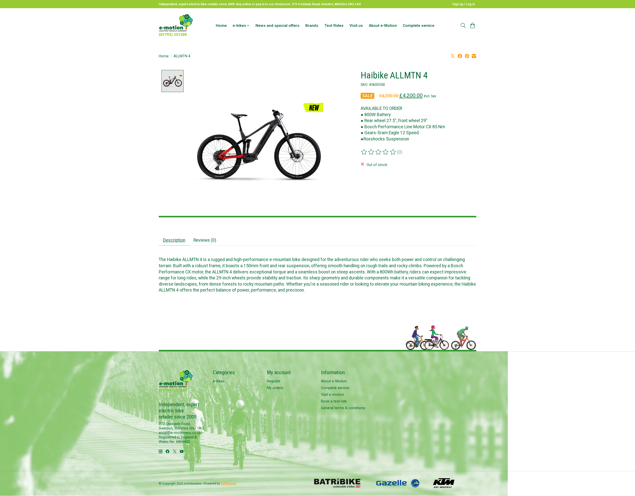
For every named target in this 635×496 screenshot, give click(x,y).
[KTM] (443, 486)
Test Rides (334, 25)
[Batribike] (338, 486)
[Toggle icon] (463, 25)
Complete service (418, 25)
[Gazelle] (398, 486)
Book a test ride (334, 401)
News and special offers (277, 25)
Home (221, 25)
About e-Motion (383, 25)
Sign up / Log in (463, 4)
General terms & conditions (343, 408)
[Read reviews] (379, 152)
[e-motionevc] (176, 25)
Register (273, 381)
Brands (311, 25)
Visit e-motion (332, 394)
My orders (275, 388)
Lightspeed (228, 483)
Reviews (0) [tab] (204, 240)
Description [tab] (174, 240)
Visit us (356, 25)
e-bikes (219, 381)
